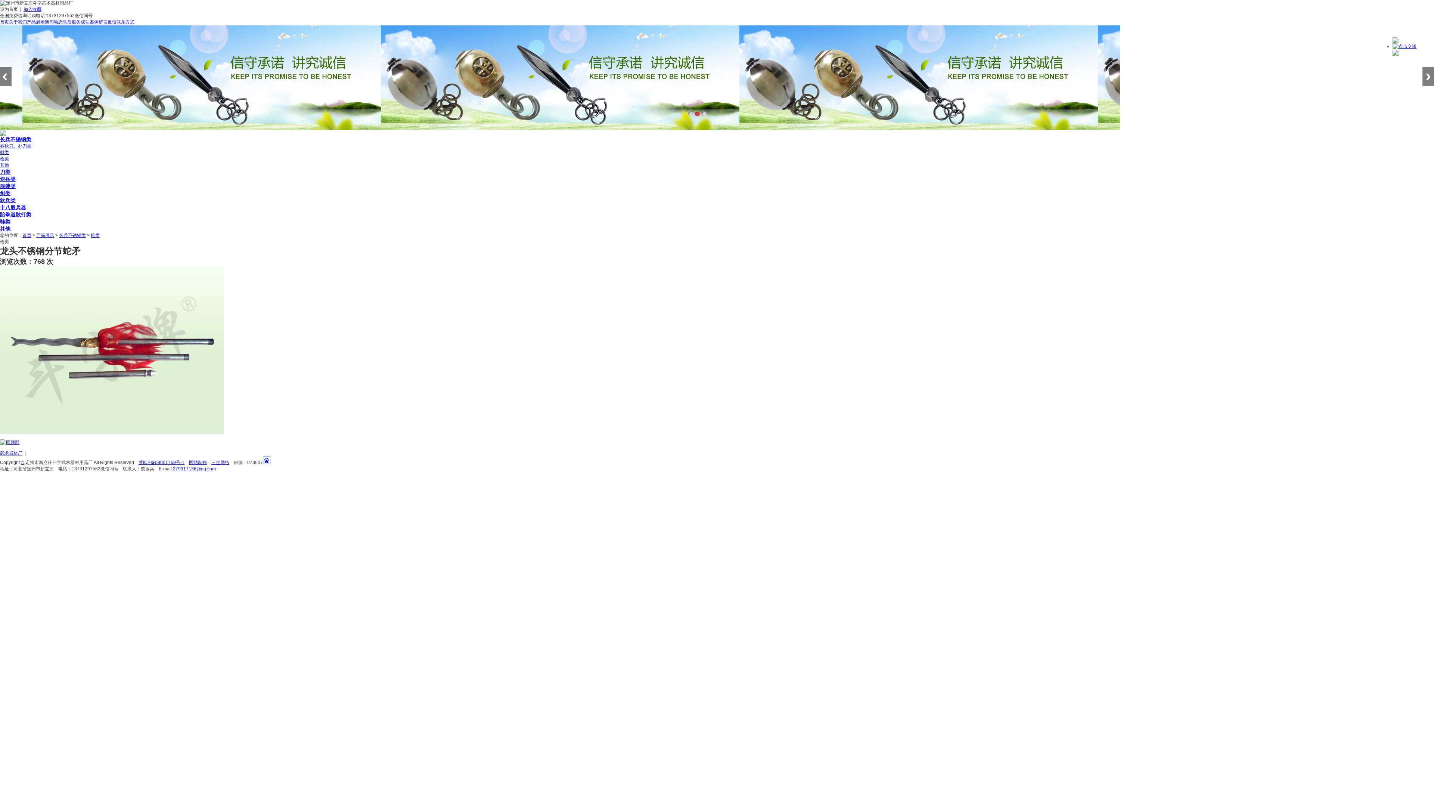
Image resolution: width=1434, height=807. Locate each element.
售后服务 (72, 22)
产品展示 (36, 22)
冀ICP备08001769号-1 (161, 462)
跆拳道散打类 (15, 214)
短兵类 (8, 179)
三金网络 (220, 462)
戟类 (4, 152)
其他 (4, 165)
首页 (4, 22)
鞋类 (5, 222)
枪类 (4, 158)
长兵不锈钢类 (15, 139)
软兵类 (8, 200)
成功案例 (90, 22)
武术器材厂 (11, 453)
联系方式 (125, 22)
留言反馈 (108, 22)
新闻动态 (54, 22)
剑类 (5, 193)
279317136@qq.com (194, 468)
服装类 (8, 186)
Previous (6, 76)
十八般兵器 (13, 207)
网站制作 (198, 462)
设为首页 (9, 9)
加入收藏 (32, 9)
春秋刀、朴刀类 (15, 146)
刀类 (5, 172)
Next (1428, 76)
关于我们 (18, 22)
